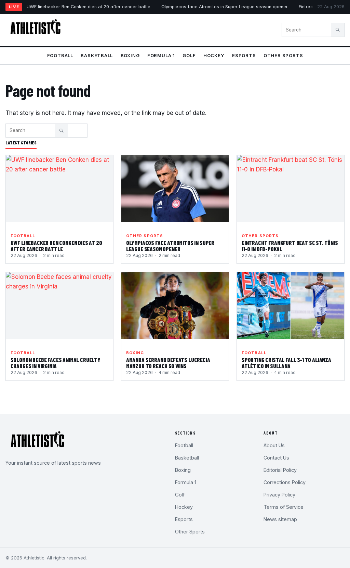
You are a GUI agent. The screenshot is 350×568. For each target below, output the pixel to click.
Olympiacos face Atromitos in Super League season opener (224, 6)
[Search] (337, 29)
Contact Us (276, 458)
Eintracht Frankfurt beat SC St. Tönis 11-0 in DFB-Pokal (290, 245)
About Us (274, 445)
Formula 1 (161, 55)
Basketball (97, 55)
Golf (189, 55)
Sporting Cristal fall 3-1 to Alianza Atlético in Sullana (286, 362)
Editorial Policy (280, 470)
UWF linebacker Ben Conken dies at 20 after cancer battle (88, 6)
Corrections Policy (285, 482)
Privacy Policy (279, 495)
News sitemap (280, 519)
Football (60, 55)
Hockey (214, 55)
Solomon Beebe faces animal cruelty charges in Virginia (55, 362)
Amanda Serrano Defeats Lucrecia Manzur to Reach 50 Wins (168, 362)
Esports (244, 55)
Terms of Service (284, 507)
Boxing (130, 55)
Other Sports (283, 55)
